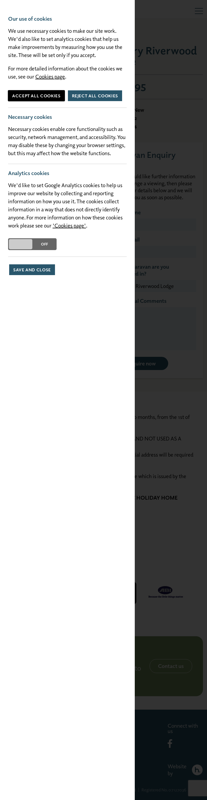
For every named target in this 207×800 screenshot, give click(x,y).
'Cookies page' (69, 225)
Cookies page (50, 76)
